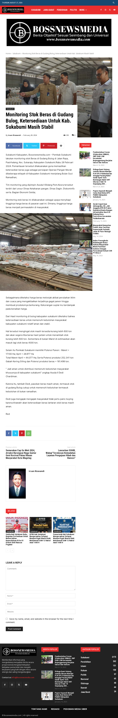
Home (8, 53)
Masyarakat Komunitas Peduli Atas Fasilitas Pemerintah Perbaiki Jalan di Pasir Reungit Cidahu (102, 229)
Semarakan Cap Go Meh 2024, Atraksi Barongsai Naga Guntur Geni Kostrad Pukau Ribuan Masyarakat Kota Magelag (21, 454)
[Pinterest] (22, 433)
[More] (61, 146)
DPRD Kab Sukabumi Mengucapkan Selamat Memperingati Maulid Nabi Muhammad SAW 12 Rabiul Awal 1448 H (40, 538)
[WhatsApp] (28, 433)
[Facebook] (101, 10)
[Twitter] (110, 10)
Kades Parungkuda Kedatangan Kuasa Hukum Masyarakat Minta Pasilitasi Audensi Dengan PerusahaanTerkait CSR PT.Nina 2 (102, 246)
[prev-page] (7, 550)
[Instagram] (105, 10)
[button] (114, 3)
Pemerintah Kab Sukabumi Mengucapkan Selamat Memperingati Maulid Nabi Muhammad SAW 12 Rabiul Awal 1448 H (63, 538)
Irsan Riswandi (14, 135)
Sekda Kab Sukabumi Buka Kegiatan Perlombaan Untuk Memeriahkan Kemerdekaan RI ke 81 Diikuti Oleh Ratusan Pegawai (17, 539)
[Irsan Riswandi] (17, 484)
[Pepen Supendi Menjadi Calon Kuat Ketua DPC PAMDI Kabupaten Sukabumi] (85, 194)
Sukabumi (17, 53)
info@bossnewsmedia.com (23, 677)
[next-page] (12, 550)
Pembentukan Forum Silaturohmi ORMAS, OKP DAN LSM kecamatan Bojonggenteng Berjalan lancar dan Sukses (102, 157)
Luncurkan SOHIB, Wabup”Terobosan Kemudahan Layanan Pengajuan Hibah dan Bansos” (60, 454)
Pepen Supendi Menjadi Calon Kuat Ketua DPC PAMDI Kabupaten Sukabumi (102, 194)
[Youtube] (114, 10)
